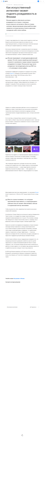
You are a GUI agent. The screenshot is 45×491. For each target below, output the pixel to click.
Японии (37, 192)
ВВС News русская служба (18, 4)
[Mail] (3, 1)
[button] (22, 135)
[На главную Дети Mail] (6, 1)
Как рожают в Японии (19, 278)
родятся (12, 73)
